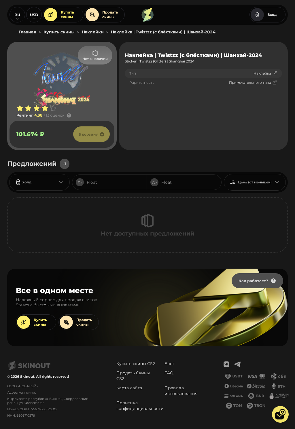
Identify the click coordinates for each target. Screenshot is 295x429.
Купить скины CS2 (135, 363)
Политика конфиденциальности (140, 405)
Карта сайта (129, 387)
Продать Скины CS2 (133, 375)
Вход (272, 14)
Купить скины (67, 14)
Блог (169, 363)
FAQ (168, 372)
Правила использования (180, 390)
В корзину (88, 134)
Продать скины (110, 14)
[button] (280, 414)
